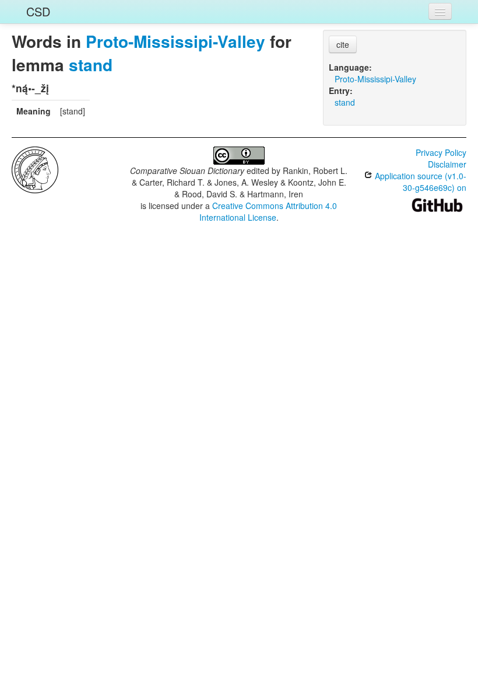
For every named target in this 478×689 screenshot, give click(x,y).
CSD (38, 11)
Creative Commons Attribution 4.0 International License (268, 211)
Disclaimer (447, 164)
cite (342, 44)
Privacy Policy (441, 152)
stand (91, 64)
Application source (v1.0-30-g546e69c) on (419, 181)
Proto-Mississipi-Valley (175, 41)
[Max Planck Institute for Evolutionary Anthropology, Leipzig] (35, 169)
